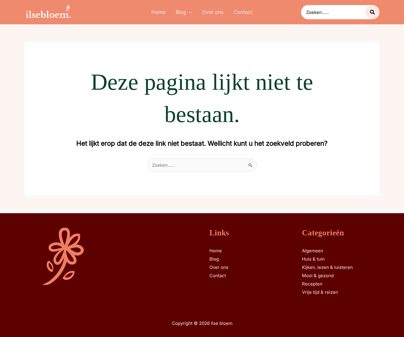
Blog (214, 259)
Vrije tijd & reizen (320, 292)
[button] (189, 12)
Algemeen (312, 250)
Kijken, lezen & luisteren (327, 267)
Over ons (218, 267)
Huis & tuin (313, 259)
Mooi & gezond (318, 275)
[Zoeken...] (372, 12)
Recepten (312, 284)
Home (215, 250)
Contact (217, 275)
